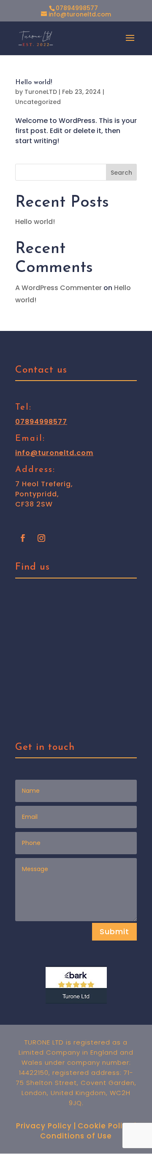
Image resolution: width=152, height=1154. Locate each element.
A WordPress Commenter (58, 288)
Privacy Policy (44, 1126)
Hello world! (33, 82)
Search (121, 172)
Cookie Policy (105, 1126)
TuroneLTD (40, 92)
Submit (114, 931)
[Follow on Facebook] (22, 538)
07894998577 (77, 8)
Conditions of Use (76, 1136)
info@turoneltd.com (54, 453)
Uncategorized (38, 102)
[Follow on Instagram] (41, 538)
